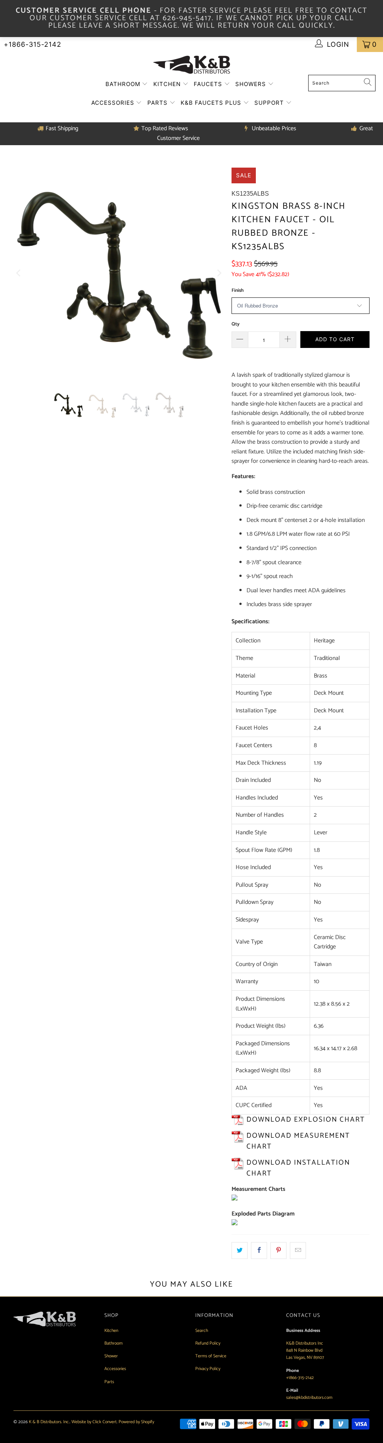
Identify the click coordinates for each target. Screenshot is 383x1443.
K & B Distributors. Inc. (49, 1421)
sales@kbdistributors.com (309, 1397)
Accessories (113, 102)
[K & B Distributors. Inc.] (191, 65)
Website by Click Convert (94, 1421)
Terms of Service (210, 1356)
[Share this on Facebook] (259, 1250)
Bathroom (123, 84)
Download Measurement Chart (298, 1141)
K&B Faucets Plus (212, 102)
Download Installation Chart (298, 1168)
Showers (251, 84)
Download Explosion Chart (305, 1119)
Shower (111, 1356)
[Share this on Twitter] (240, 1250)
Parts (158, 102)
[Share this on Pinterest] (278, 1250)
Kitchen (168, 84)
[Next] (218, 273)
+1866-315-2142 (32, 44)
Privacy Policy (207, 1368)
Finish (237, 290)
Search (201, 1330)
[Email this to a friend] (298, 1250)
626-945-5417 (187, 18)
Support (270, 102)
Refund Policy (207, 1343)
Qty (236, 324)
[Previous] (19, 273)
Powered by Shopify (136, 1421)
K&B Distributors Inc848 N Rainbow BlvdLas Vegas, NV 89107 (305, 1350)
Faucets (209, 84)
